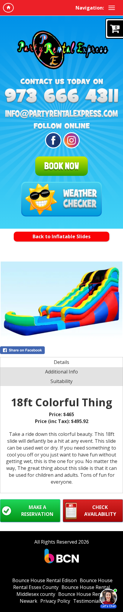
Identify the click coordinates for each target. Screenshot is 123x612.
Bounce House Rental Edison (44, 580)
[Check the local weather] (61, 199)
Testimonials (87, 601)
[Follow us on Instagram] (70, 140)
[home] (8, 8)
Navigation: (90, 7)
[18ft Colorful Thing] (61, 300)
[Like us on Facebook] (52, 140)
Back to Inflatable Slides (61, 236)
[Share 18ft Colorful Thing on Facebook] (61, 350)
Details (61, 362)
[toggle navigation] (111, 8)
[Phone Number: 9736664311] (61, 95)
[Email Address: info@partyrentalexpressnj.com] (61, 114)
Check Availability (100, 510)
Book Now (61, 166)
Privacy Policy (55, 601)
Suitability (61, 381)
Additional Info (61, 371)
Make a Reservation (37, 510)
